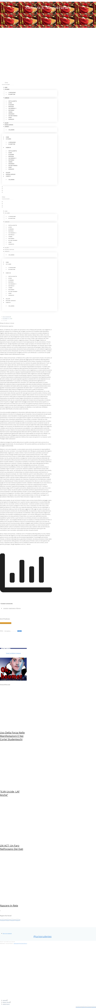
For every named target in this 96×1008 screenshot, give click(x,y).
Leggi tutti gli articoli (5, 623)
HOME (6, 87)
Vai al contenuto (4, 1)
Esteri (10, 103)
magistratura (12, 608)
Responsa (11, 106)
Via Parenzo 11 (12, 108)
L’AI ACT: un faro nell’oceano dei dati (11, 847)
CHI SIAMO (7, 89)
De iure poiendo (12, 115)
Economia (11, 105)
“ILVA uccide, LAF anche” (10, 793)
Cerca (6, 82)
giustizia (5, 608)
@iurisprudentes (42, 936)
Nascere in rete (9, 905)
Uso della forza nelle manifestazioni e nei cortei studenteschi (12, 736)
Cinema (10, 112)
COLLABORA (11, 130)
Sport (10, 117)
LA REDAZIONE (12, 92)
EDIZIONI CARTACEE (9, 124)
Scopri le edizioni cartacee (13, 653)
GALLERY (6, 122)
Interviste (11, 119)
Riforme (18, 608)
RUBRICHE (7, 97)
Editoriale (11, 110)
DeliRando (11, 114)
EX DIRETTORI (11, 94)
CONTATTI (7, 126)
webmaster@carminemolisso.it (20, 943)
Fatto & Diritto (12, 101)
